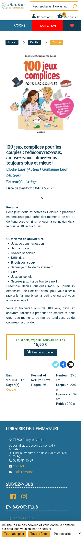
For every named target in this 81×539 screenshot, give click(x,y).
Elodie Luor (16, 169)
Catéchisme (48, 25)
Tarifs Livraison (21, 472)
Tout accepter (14, 534)
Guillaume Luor (55, 169)
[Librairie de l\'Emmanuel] (13, 9)
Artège (31, 182)
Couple (11, 389)
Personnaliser (63, 534)
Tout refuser (39, 534)
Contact (16, 466)
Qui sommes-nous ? (22, 518)
